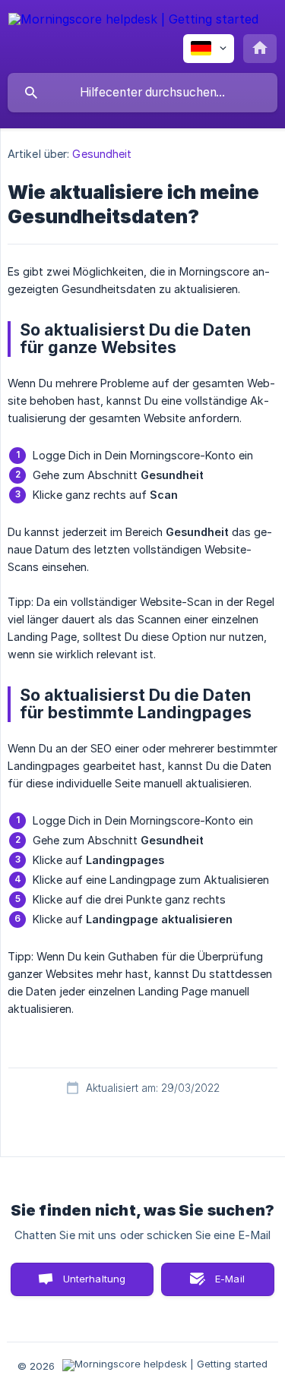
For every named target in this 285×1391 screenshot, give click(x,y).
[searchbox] (142, 92)
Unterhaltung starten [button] (94, 1284)
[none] (133, 21)
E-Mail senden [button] (222, 1284)
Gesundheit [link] (101, 153)
